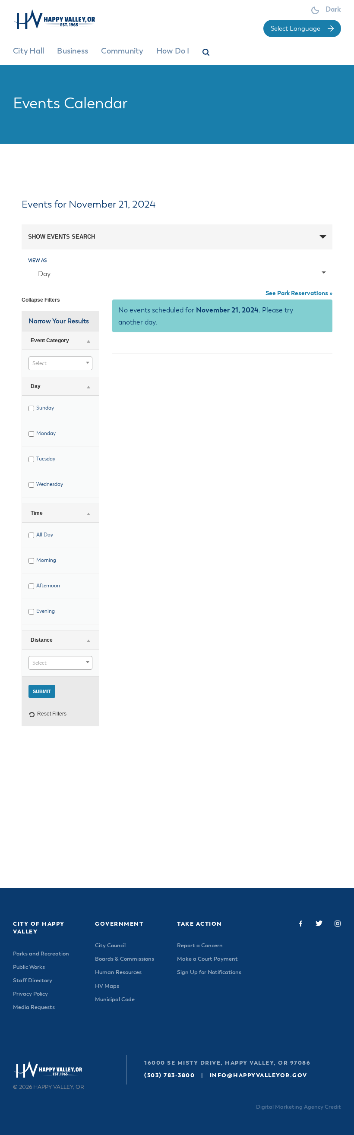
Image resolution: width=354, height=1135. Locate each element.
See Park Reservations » (299, 293)
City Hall (28, 51)
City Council (110, 946)
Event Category (50, 340)
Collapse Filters (41, 300)
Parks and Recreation (41, 954)
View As (37, 260)
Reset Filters (51, 714)
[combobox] (60, 363)
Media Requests (34, 1007)
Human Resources (118, 972)
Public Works (29, 967)
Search (206, 54)
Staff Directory (32, 981)
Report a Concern (200, 946)
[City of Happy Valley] (61, 19)
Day (44, 274)
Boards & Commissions (124, 959)
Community (122, 51)
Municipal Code (115, 1000)
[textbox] (60, 364)
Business (72, 51)
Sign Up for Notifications (209, 972)
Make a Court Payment (207, 959)
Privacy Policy (30, 994)
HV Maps (107, 986)
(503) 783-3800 (169, 1075)
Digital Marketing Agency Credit (298, 1107)
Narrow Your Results (58, 321)
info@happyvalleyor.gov (258, 1075)
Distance (42, 640)
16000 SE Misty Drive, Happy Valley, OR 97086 (227, 1063)
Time (37, 513)
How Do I (173, 51)
